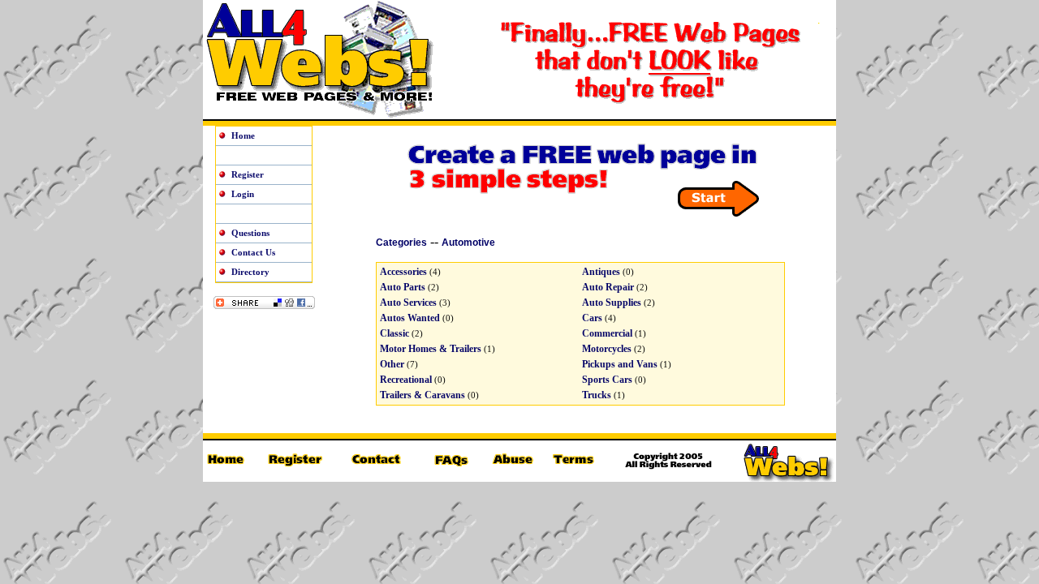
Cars (592, 318)
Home (243, 135)
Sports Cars (607, 379)
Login (242, 194)
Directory (250, 272)
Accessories (403, 271)
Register (247, 174)
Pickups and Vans (619, 364)
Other (392, 364)
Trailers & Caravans (422, 395)
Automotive (468, 242)
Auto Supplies (611, 302)
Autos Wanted (410, 318)
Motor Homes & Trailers (430, 348)
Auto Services (408, 302)
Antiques (601, 271)
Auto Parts (402, 287)
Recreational (406, 379)
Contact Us (253, 252)
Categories (401, 242)
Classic (394, 333)
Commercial (607, 333)
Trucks (596, 395)
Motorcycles (607, 348)
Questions (250, 233)
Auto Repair (608, 287)
